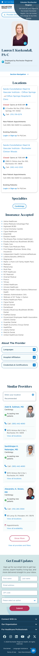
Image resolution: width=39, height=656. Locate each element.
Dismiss (28, 18)
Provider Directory (14, 15)
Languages (8, 349)
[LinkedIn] (16, 636)
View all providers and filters (19, 545)
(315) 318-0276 (16, 114)
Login (5, 136)
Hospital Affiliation (11, 357)
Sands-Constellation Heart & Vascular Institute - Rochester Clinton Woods (17, 148)
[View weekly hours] (26, 105)
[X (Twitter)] (34, 636)
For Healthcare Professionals (14, 629)
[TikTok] (28, 636)
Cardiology (19, 206)
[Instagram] (10, 636)
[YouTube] (22, 636)
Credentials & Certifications (15, 365)
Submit (19, 608)
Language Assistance (20, 648)
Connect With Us (9, 619)
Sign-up (13, 136)
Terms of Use (11, 652)
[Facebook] (4, 636)
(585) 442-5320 (16, 167)
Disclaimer (7, 648)
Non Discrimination (25, 652)
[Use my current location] (33, 395)
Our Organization (9, 624)
